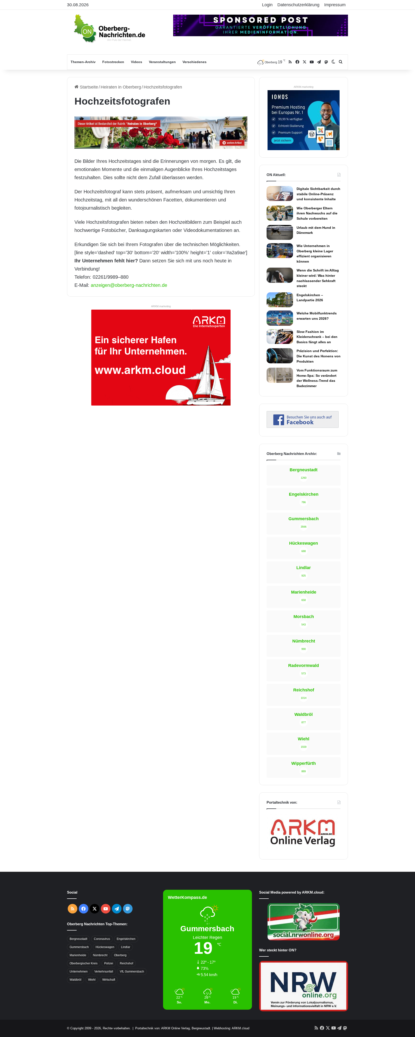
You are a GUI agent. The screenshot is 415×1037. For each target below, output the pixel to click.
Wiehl (92, 979)
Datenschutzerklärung (298, 4)
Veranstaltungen (162, 62)
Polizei (108, 963)
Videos (136, 62)
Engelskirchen (126, 939)
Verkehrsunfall (103, 971)
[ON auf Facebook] (303, 426)
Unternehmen (79, 971)
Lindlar (125, 947)
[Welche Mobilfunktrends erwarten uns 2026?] (280, 318)
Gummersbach (79, 947)
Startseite (88, 87)
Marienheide (78, 955)
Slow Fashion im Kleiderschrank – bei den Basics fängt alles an (317, 337)
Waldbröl (75, 979)
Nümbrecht (100, 955)
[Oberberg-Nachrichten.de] (109, 28)
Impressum (335, 4)
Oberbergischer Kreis (84, 963)
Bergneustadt (78, 939)
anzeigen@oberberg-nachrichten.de (129, 285)
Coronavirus (102, 939)
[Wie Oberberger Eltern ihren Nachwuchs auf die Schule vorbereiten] (280, 213)
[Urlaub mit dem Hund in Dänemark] (280, 232)
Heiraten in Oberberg (121, 87)
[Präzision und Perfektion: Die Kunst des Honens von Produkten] (280, 355)
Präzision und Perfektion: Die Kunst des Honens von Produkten (319, 356)
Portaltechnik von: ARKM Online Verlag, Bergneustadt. (173, 1028)
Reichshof (126, 963)
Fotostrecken (113, 62)
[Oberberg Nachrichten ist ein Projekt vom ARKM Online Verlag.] (303, 849)
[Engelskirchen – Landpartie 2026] (280, 299)
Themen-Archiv (83, 62)
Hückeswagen (105, 947)
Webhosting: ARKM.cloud (231, 1028)
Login (267, 4)
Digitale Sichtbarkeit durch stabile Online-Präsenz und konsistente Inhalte (318, 194)
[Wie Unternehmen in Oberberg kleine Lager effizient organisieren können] (280, 250)
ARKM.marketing (161, 306)
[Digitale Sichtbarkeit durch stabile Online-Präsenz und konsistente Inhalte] (280, 193)
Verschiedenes (195, 62)
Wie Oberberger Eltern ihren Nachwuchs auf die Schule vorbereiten (317, 213)
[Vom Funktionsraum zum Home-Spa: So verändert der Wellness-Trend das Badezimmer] (280, 375)
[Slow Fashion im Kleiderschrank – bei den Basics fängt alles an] (280, 336)
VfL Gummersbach (132, 971)
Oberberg (120, 955)
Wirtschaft (108, 979)
